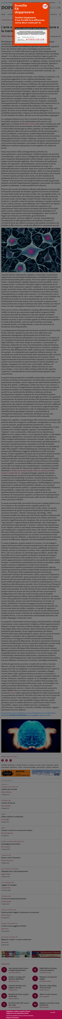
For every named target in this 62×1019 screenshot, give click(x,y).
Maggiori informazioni (12, 1017)
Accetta (52, 1012)
